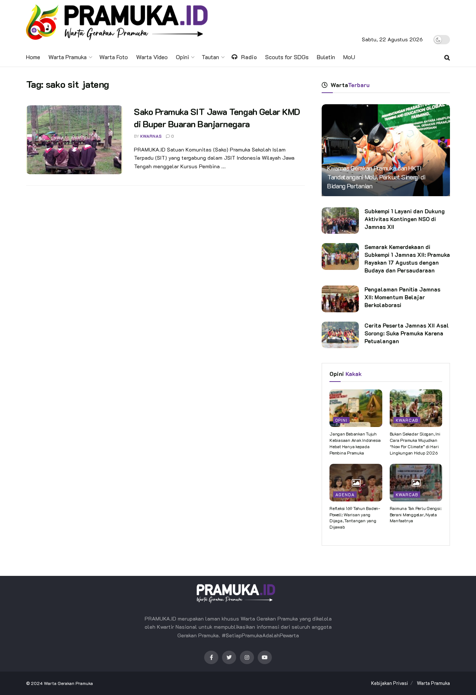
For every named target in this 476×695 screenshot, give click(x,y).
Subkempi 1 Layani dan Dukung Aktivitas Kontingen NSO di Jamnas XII (404, 218)
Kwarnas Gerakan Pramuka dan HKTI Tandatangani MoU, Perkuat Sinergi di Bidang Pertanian (376, 177)
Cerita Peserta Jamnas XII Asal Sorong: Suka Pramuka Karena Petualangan (406, 333)
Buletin (326, 57)
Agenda (344, 494)
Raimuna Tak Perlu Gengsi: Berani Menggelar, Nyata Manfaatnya (415, 514)
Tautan (210, 57)
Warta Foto (113, 57)
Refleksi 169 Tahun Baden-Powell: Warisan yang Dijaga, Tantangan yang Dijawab (354, 517)
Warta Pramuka (67, 57)
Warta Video (152, 57)
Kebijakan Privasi (389, 683)
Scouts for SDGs (287, 57)
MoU (349, 57)
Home (33, 57)
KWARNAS (151, 136)
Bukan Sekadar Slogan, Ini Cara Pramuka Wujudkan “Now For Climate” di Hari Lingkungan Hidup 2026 (415, 443)
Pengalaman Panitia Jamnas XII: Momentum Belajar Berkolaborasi (402, 297)
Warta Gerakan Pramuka (68, 683)
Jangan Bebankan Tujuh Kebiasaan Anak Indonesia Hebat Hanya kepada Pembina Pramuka (355, 443)
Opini (182, 57)
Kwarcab (407, 420)
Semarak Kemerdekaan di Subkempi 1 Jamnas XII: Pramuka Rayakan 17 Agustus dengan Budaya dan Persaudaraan (407, 258)
